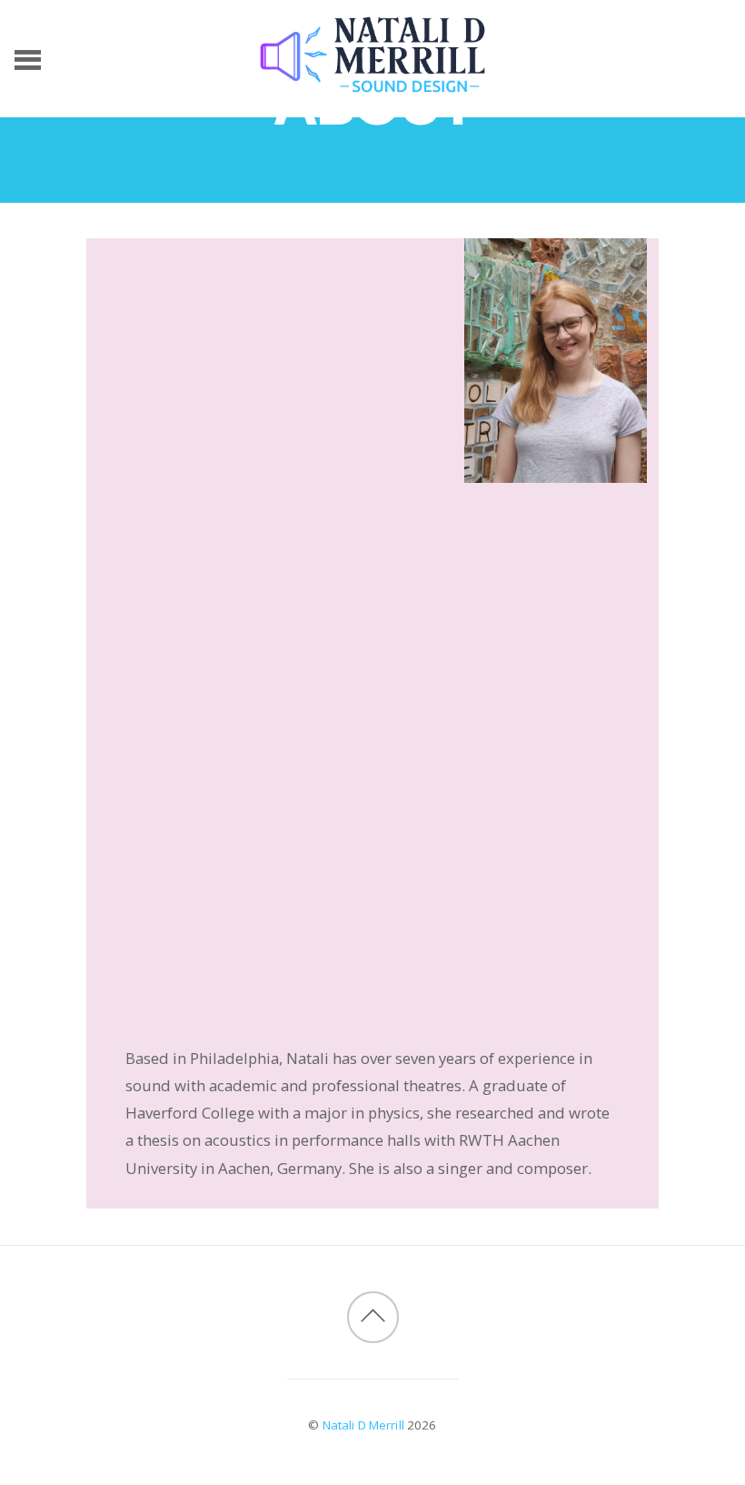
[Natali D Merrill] (372, 84)
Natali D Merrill (363, 1425)
